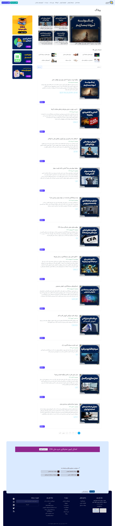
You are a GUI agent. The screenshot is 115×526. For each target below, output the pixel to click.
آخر (60, 433)
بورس (76, 181)
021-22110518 (99, 504)
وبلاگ (66, 514)
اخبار (50, 503)
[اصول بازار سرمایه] (22, 72)
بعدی (63, 433)
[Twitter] (11, 508)
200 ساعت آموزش (43, 449)
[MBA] (22, 25)
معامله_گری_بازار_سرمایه (68, 92)
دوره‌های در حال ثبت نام (50, 501)
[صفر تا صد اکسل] (22, 57)
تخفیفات (66, 509)
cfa (76, 238)
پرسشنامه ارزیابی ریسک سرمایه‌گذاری (50, 510)
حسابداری (75, 417)
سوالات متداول (83, 505)
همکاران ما (66, 507)
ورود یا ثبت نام (5, 2)
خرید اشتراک (13, 2)
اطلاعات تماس (83, 503)
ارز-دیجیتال (75, 122)
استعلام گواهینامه (49, 515)
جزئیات (42, 102)
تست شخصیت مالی (49, 513)
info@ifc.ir (99, 506)
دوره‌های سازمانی (66, 501)
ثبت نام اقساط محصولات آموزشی (50, 507)
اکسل (76, 387)
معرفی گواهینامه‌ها (49, 505)
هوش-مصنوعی (74, 299)
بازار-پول (61, 92)
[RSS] (11, 511)
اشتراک (27, 505)
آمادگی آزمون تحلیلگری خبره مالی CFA (63, 449)
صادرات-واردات (74, 325)
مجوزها (66, 503)
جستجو (39, 67)
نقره (76, 354)
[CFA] (22, 42)
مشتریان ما (66, 505)
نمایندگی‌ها (83, 501)
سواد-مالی (75, 92)
